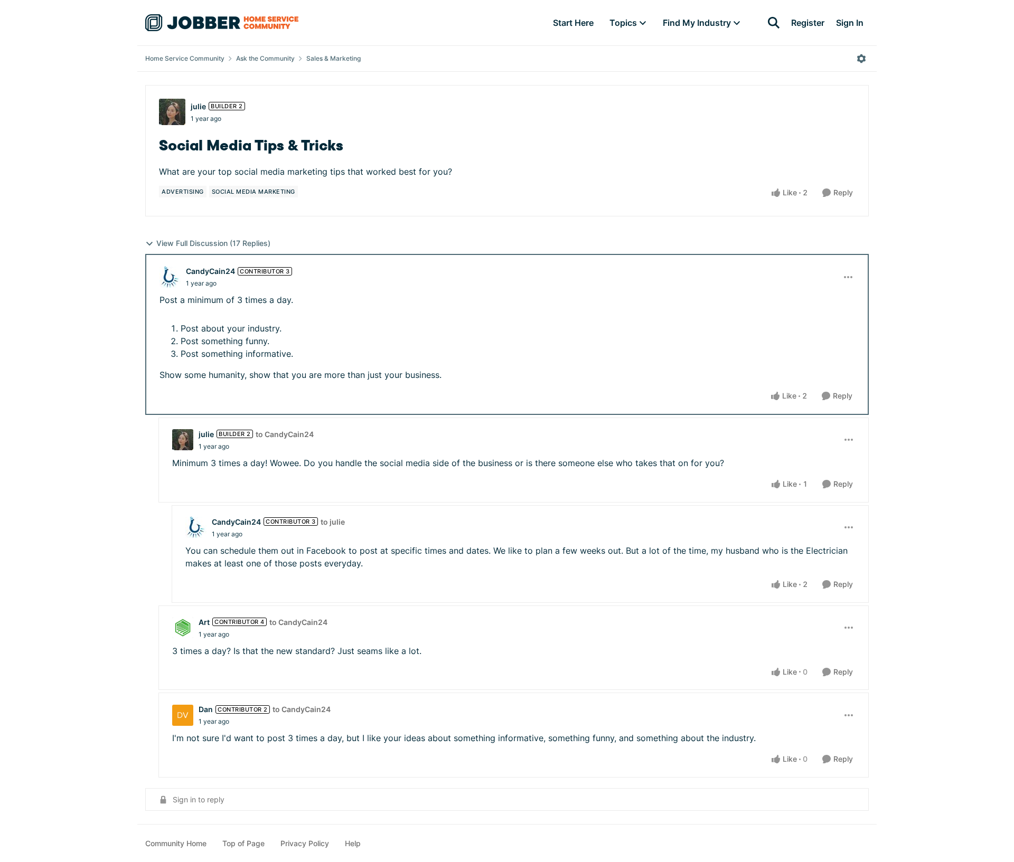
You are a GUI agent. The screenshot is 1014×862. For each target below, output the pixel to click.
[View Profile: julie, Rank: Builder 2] (172, 112)
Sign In (849, 22)
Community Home (175, 843)
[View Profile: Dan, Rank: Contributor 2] (182, 715)
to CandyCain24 (285, 434)
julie (198, 106)
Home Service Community (184, 58)
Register (807, 22)
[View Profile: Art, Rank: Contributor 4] (182, 627)
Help (353, 843)
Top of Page (243, 843)
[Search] (773, 22)
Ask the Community (265, 58)
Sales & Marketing (333, 58)
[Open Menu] (861, 58)
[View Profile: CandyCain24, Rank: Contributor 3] (170, 277)
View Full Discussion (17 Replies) (213, 243)
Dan (206, 709)
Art (204, 622)
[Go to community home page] (221, 22)
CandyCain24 (210, 271)
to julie (333, 521)
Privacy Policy (304, 843)
